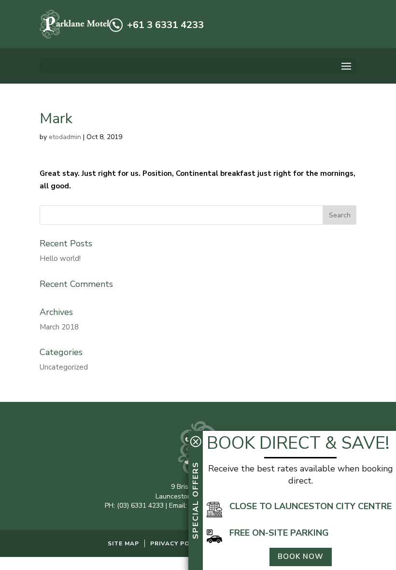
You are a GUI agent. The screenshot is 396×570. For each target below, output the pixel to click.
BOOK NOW (301, 556)
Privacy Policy (177, 543)
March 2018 (59, 327)
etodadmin (65, 137)
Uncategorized (64, 367)
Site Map (123, 543)
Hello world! (60, 258)
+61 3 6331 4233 (165, 24)
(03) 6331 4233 (140, 505)
